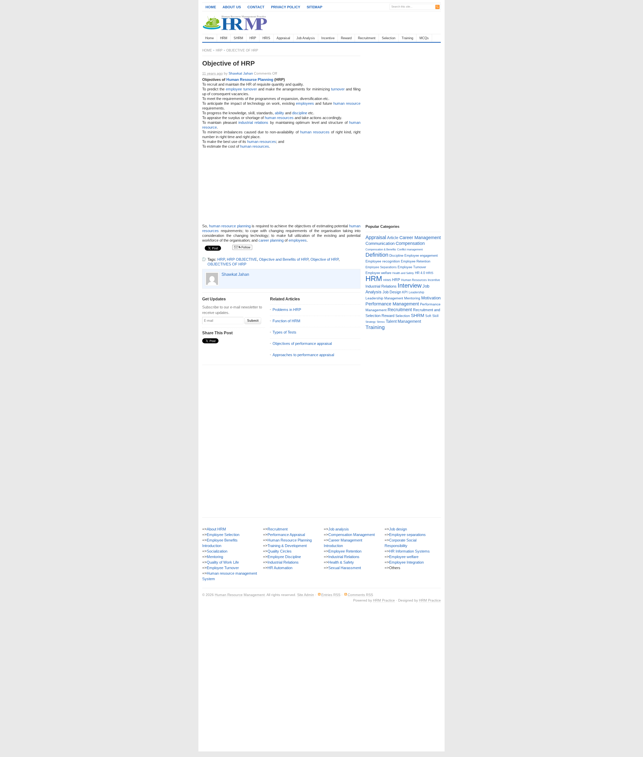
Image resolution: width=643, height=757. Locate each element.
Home (210, 7)
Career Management (420, 237)
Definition (376, 255)
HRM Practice (384, 600)
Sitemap (314, 7)
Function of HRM (286, 321)
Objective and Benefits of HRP (283, 259)
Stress (381, 321)
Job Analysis (305, 38)
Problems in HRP (287, 309)
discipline (299, 113)
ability (279, 113)
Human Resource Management (240, 595)
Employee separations (407, 534)
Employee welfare (378, 273)
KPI (405, 292)
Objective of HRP (324, 259)
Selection (388, 38)
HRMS (387, 280)
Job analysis (338, 529)
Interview (409, 285)
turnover (338, 89)
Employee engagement (421, 255)
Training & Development (287, 546)
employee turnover (241, 89)
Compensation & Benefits (380, 249)
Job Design (392, 292)
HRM (223, 38)
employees (305, 103)
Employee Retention (415, 261)
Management (393, 298)
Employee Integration (406, 562)
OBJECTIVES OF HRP (226, 264)
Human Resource (241, 79)
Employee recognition (382, 261)
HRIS (266, 38)
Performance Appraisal (286, 534)
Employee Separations (381, 267)
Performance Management (392, 303)
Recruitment (367, 38)
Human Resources (414, 280)
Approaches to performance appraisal (303, 355)
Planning (265, 79)
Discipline (396, 255)
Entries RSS (330, 595)
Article (392, 238)
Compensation (410, 243)
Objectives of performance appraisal (302, 343)
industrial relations (253, 122)
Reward (346, 38)
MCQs (424, 38)
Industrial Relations (381, 286)
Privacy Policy (285, 7)
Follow (245, 247)
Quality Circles (279, 551)
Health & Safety (341, 562)
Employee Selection (223, 534)
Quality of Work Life (223, 562)
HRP (252, 38)
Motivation (431, 297)
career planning (271, 240)
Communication (380, 243)
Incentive (328, 38)
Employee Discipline (284, 557)
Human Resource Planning (289, 540)
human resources (279, 118)
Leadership (416, 292)
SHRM (238, 38)
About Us (232, 7)
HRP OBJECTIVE (242, 259)
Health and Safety (403, 273)
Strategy (370, 321)
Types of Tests (284, 332)
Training (407, 38)
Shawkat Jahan (241, 73)
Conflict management (410, 249)
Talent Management (403, 321)
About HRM (216, 529)
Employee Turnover (412, 267)
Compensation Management (351, 534)
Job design (398, 529)
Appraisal (283, 38)
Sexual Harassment (344, 568)
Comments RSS (360, 595)
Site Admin (305, 595)
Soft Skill (432, 316)
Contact (255, 7)
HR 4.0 (420, 273)
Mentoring (412, 298)
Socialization (217, 551)
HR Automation (279, 568)
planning (244, 226)
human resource (346, 103)
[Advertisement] (382, 22)
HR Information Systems (409, 551)
